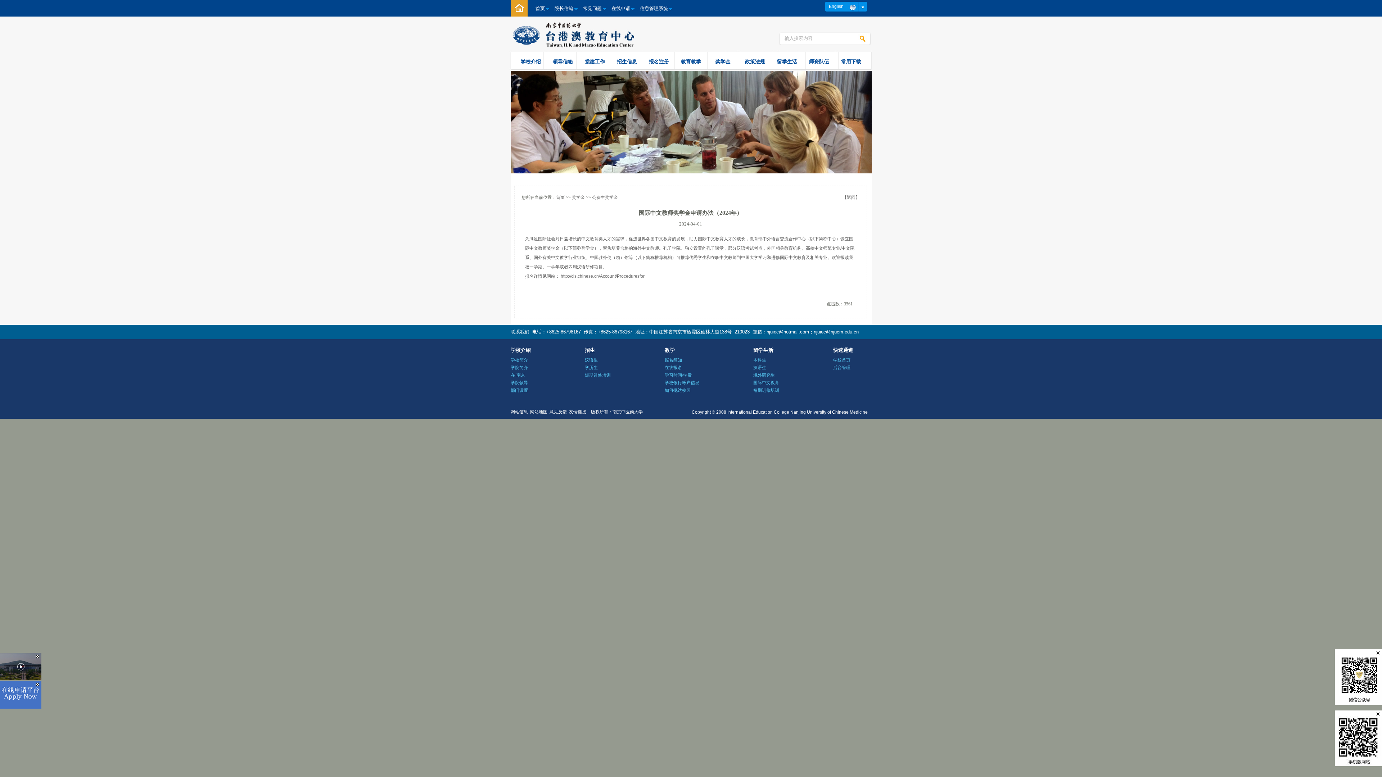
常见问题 (592, 8)
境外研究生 (764, 375)
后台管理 (841, 367)
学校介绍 (531, 61)
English (836, 6)
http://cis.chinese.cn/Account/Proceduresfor (603, 276)
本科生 (759, 360)
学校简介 (519, 360)
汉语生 (591, 360)
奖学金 (723, 61)
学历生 (591, 367)
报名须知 (673, 360)
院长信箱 (564, 8)
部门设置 (519, 390)
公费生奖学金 (605, 197)
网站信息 (519, 411)
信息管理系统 (654, 8)
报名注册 (659, 61)
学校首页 (841, 360)
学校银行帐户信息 (682, 382)
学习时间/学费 (678, 375)
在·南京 (518, 375)
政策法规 (755, 61)
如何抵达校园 (678, 390)
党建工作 (595, 61)
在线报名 (673, 367)
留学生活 (787, 61)
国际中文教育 (766, 382)
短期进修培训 (598, 375)
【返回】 (851, 197)
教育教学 (691, 61)
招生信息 (627, 61)
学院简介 (519, 367)
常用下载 (851, 61)
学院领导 (519, 382)
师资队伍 (819, 61)
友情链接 (577, 411)
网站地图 (538, 411)
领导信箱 (563, 61)
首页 (540, 8)
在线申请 (620, 8)
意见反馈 (558, 411)
